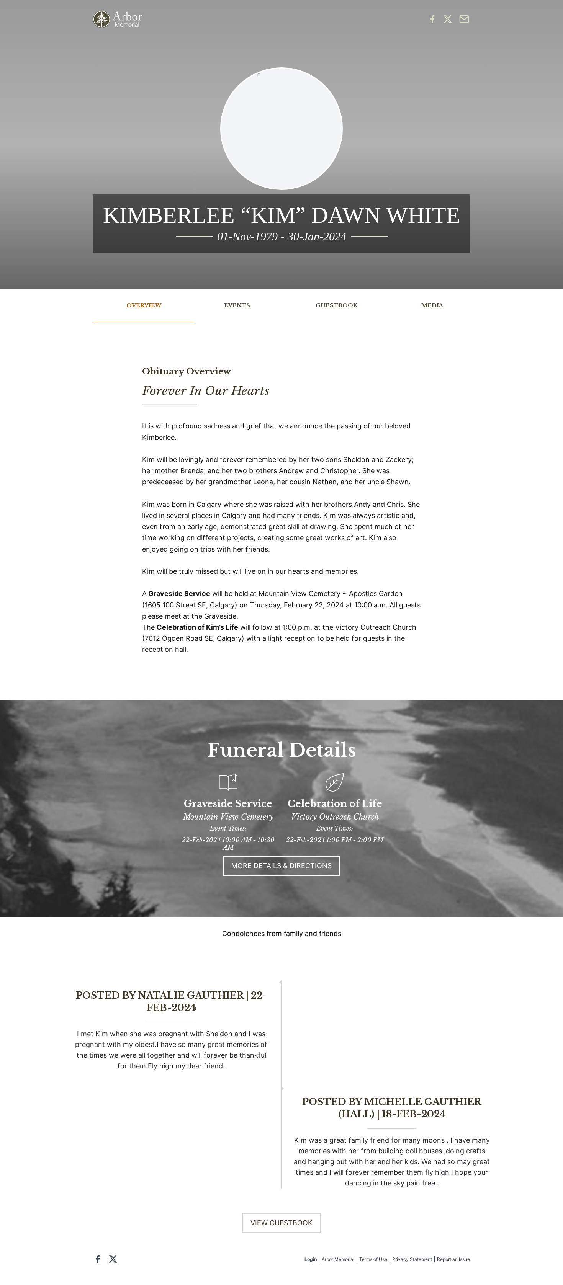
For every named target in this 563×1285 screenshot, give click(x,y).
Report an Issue (453, 1259)
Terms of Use (373, 1259)
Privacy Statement (412, 1259)
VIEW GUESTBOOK (281, 1223)
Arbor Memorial (338, 1259)
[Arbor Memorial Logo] (117, 19)
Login (310, 1259)
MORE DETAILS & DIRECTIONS (281, 866)
